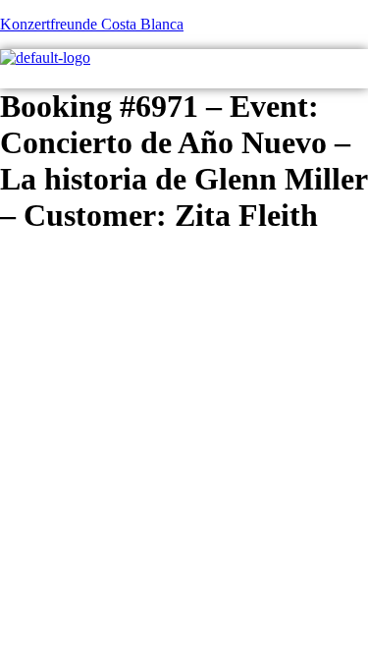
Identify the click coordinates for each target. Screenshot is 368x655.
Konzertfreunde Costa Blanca (92, 24)
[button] (360, 77)
